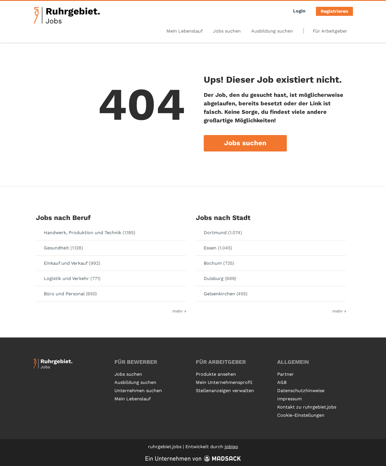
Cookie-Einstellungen (300, 415)
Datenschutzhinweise (300, 390)
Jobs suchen (227, 31)
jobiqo (231, 446)
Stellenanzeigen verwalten (225, 390)
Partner (285, 374)
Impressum (289, 398)
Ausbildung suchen (272, 31)
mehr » (179, 311)
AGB (282, 382)
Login (299, 11)
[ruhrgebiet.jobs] (66, 15)
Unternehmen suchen (138, 390)
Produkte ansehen (216, 374)
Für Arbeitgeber (330, 31)
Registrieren (334, 11)
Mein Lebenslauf (184, 31)
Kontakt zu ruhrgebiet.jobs (306, 407)
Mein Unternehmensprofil (224, 382)
